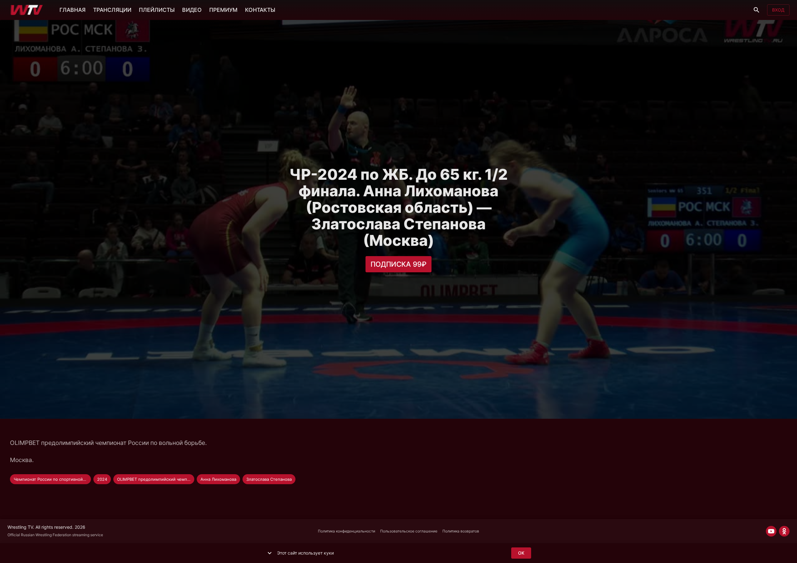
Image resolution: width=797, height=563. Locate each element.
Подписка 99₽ (398, 264)
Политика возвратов (460, 531)
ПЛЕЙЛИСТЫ (157, 10)
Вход (778, 9)
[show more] (269, 553)
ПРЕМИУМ (223, 10)
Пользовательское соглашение (408, 531)
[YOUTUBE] (771, 531)
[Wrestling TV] (26, 10)
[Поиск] (756, 9)
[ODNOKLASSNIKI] (784, 531)
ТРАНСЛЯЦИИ (112, 10)
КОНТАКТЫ (260, 10)
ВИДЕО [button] (192, 10)
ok (521, 553)
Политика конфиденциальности (346, 531)
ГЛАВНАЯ (72, 10)
